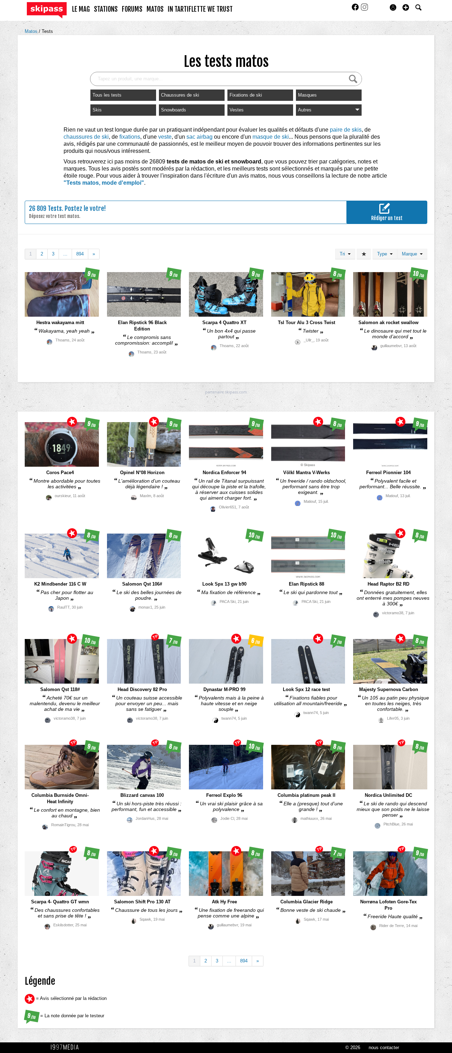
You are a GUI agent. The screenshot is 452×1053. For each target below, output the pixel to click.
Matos (32, 31)
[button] (406, 7)
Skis (97, 110)
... (65, 254)
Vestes (237, 110)
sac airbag (199, 137)
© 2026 (352, 1047)
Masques (307, 95)
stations (106, 9)
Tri (344, 254)
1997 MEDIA (66, 1047)
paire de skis (346, 130)
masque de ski (270, 137)
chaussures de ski (86, 137)
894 (80, 254)
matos (155, 9)
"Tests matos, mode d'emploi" (104, 183)
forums (132, 9)
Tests (47, 31)
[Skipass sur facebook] (356, 9)
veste (165, 137)
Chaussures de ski (180, 95)
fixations (129, 137)
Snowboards (173, 110)
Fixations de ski (246, 95)
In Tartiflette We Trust (200, 9)
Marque (411, 254)
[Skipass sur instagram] (364, 9)
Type (383, 254)
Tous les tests (107, 95)
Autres (304, 110)
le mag (81, 9)
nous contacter (384, 1047)
